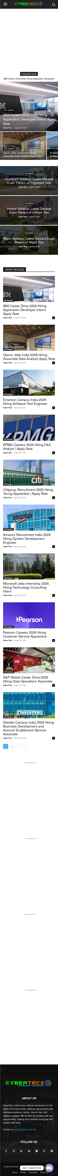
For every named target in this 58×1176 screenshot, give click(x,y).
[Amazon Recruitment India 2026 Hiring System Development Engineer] (29, 518)
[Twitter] (44, 1151)
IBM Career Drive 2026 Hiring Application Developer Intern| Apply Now (25, 309)
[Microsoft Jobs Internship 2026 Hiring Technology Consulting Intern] (29, 567)
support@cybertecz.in (25, 1129)
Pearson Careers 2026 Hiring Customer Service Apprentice (25, 634)
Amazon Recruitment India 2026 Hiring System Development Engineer (27, 538)
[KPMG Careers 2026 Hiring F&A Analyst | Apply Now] (29, 428)
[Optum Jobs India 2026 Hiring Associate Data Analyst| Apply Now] (23, 146)
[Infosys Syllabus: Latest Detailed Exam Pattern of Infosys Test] (29, 210)
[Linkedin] (21, 1151)
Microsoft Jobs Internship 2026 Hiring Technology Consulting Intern (26, 587)
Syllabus (29, 173)
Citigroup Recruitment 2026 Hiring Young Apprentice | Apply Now (28, 491)
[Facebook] (6, 1151)
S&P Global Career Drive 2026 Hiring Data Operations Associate (27, 679)
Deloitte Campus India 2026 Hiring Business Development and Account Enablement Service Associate (28, 728)
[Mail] (29, 1151)
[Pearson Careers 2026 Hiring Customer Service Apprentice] (29, 615)
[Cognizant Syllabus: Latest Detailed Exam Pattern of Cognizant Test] (29, 180)
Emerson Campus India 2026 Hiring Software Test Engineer (25, 401)
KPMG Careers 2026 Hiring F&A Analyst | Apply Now (27, 446)
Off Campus (9, 110)
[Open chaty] (49, 1168)
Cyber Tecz (7, 317)
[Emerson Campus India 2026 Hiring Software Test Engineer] (29, 383)
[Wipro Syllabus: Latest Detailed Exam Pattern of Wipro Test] (29, 240)
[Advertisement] (29, 39)
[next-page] (24, 746)
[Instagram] (14, 1151)
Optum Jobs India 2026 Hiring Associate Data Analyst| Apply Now (29, 356)
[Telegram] (37, 1151)
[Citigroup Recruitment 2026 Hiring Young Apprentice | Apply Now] (29, 473)
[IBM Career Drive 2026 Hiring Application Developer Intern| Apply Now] (29, 106)
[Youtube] (52, 1151)
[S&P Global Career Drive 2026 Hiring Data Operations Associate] (29, 660)
